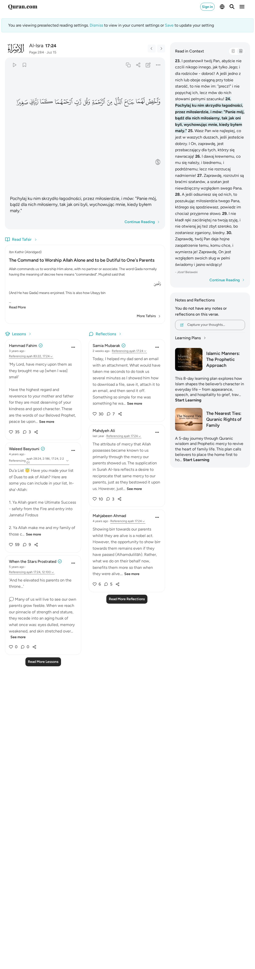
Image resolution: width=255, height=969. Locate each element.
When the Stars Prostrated (32, 561)
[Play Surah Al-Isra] (14, 64)
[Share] (138, 64)
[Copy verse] (128, 64)
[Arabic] (233, 51)
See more (46, 422)
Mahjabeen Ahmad (109, 515)
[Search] (232, 7)
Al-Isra (36, 45)
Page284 (36, 52)
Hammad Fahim (23, 345)
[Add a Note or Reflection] (148, 64)
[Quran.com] (22, 6)
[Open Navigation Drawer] (242, 7)
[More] (158, 64)
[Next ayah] (161, 48)
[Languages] (222, 7)
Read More (17, 307)
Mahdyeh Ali (104, 430)
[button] (153, 102)
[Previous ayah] (152, 48)
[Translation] (240, 51)
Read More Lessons (43, 662)
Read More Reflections (127, 599)
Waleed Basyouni (24, 448)
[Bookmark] (24, 64)
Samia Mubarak (106, 345)
